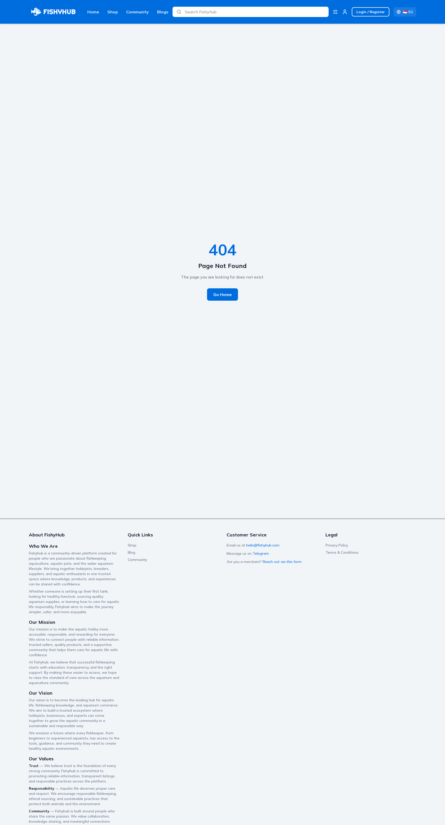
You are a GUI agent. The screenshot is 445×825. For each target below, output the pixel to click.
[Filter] (335, 11)
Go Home (222, 294)
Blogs (162, 11)
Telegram (261, 553)
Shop (112, 11)
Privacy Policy (337, 545)
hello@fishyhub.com (262, 545)
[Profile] (345, 12)
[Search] (179, 12)
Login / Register (370, 12)
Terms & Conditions (342, 552)
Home (93, 11)
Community (137, 11)
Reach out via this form (282, 561)
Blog (131, 552)
